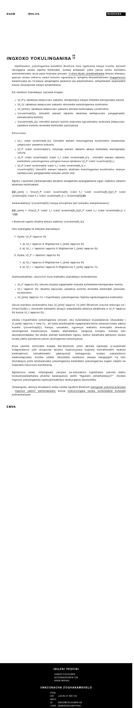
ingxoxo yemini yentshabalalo (35, 391)
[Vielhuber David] (66, 14)
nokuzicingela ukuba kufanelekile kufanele (97, 391)
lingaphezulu (118, 77)
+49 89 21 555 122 (67, 696)
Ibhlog (34, 14)
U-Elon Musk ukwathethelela (86, 74)
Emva (11, 407)
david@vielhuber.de (70, 703)
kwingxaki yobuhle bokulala (108, 387)
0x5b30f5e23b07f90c (69, 706)
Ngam (11, 14)
